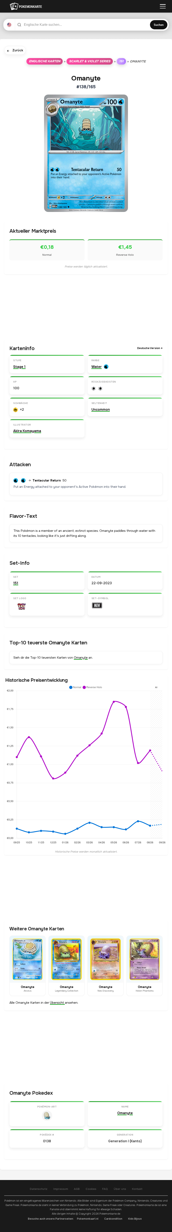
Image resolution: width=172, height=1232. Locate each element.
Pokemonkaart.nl (87, 1218)
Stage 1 (19, 367)
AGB (77, 1189)
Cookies (91, 1189)
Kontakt (137, 1189)
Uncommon (100, 409)
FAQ (105, 1189)
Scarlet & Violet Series (89, 61)
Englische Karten (44, 61)
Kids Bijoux (135, 1218)
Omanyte (81, 658)
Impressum (60, 1189)
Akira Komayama (27, 431)
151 (121, 61)
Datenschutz (38, 1189)
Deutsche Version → (150, 348)
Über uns (120, 1189)
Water (96, 367)
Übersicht (57, 1003)
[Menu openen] (163, 6)
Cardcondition (113, 1218)
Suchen (159, 24)
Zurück (15, 50)
